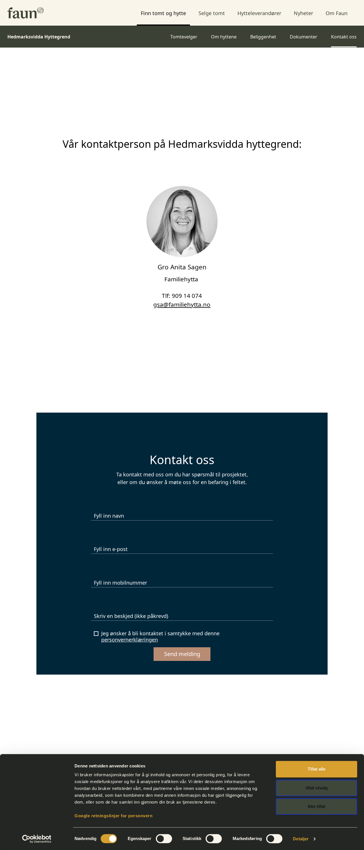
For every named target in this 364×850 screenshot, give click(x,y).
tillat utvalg (317, 787)
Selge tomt (211, 13)
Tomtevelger (183, 37)
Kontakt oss (344, 37)
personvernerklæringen (129, 639)
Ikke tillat (316, 806)
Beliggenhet (263, 37)
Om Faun (337, 13)
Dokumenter (303, 37)
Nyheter (303, 13)
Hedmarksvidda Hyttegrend (38, 37)
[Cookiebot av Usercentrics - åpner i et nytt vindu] (37, 839)
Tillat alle (316, 769)
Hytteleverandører (259, 13)
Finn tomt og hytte (163, 13)
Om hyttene (224, 37)
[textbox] (182, 614)
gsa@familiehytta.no (181, 304)
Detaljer (301, 838)
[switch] (164, 838)
